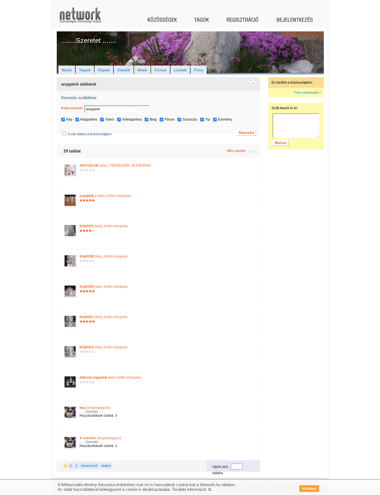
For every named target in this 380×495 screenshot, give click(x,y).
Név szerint (236, 151)
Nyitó (67, 70)
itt (209, 489)
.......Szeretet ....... (92, 412)
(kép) (93, 166)
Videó (109, 119)
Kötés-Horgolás (119, 196)
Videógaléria (132, 119)
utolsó (106, 466)
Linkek (180, 70)
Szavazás (189, 119)
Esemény (225, 119)
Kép (69, 119)
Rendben (309, 489)
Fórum (160, 70)
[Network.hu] (80, 17)
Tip (207, 119)
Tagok (85, 70)
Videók (123, 70)
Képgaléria (88, 119)
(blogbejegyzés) (95, 408)
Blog (153, 119)
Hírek (142, 70)
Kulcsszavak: (72, 108)
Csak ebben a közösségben (89, 134)
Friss (198, 70)
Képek (104, 70)
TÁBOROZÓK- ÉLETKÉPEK (130, 166)
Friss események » (307, 92)
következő (89, 466)
